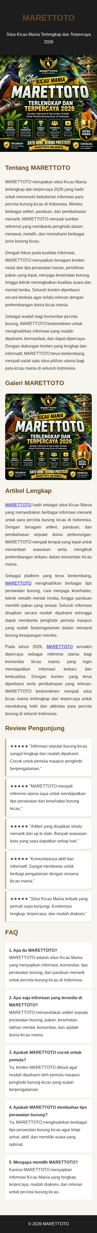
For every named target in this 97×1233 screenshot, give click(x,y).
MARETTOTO (18, 505)
